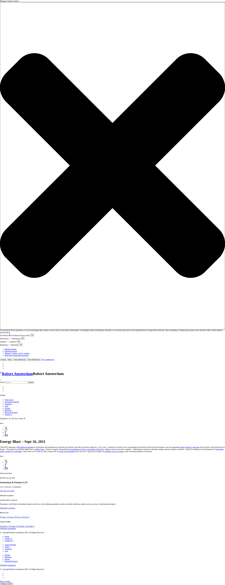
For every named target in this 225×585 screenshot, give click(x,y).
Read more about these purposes (17, 355)
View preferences (20, 360)
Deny (10, 360)
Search (2, 382)
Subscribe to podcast (7, 508)
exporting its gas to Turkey (114, 451)
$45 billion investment (25, 447)
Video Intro (9, 400)
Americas (8, 404)
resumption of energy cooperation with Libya (87, 449)
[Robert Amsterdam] (16, 374)
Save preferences (34, 360)
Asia (6, 406)
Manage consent (6, 584)
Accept (3, 360)
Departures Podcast (12, 402)
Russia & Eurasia (11, 412)
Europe (7, 408)
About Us (8, 415)
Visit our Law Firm (7, 491)
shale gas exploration (67, 451)
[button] (112, 165)
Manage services (11, 351)
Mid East (8, 410)
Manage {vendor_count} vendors (17, 353)
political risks (39, 449)
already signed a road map (189, 447)
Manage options (11, 349)
